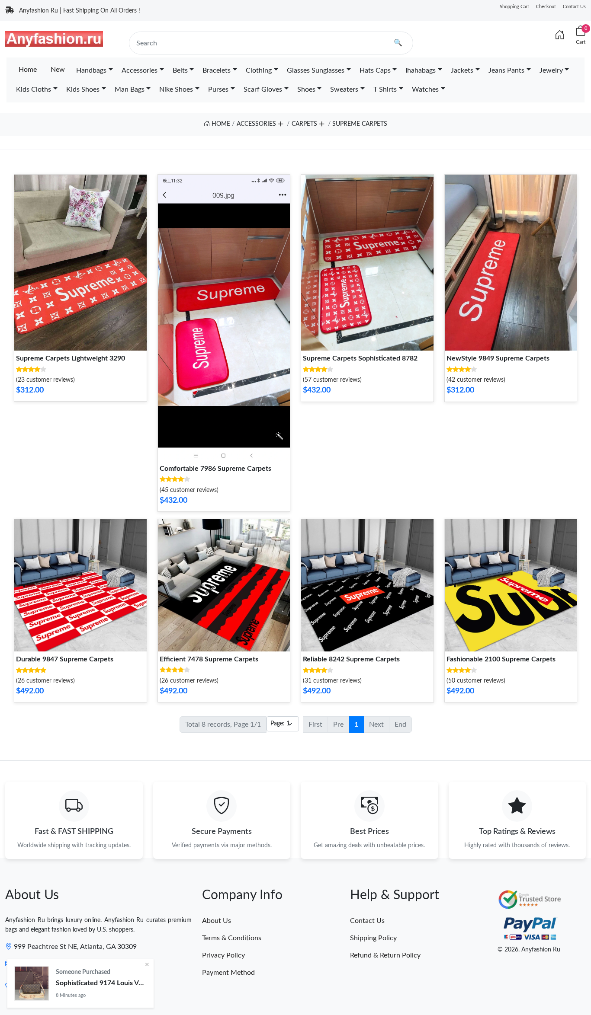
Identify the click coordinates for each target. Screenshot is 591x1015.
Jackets (462, 70)
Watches (425, 89)
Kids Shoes (83, 89)
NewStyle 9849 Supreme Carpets (497, 358)
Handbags (91, 70)
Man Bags (130, 89)
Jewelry (551, 70)
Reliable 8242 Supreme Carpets (351, 659)
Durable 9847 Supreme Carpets (64, 659)
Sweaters (344, 89)
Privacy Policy (223, 955)
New (58, 69)
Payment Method (228, 972)
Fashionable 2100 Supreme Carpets (501, 659)
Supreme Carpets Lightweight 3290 (70, 358)
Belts (180, 70)
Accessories (139, 70)
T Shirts (385, 89)
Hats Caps (375, 70)
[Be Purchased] (31, 983)
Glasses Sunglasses (315, 70)
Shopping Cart (514, 6)
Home (28, 69)
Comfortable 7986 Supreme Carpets (215, 468)
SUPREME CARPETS (359, 124)
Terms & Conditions (231, 938)
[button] (280, 122)
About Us (216, 920)
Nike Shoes (176, 89)
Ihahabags (420, 70)
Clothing (259, 70)
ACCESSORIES (256, 124)
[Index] (560, 35)
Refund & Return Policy (385, 955)
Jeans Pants (506, 70)
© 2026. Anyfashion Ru (529, 950)
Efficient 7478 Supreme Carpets (209, 659)
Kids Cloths (33, 89)
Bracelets (216, 70)
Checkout (546, 6)
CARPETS (304, 124)
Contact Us (574, 6)
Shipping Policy (373, 938)
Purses (218, 89)
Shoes (306, 89)
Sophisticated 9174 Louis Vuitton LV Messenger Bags (101, 983)
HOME (220, 124)
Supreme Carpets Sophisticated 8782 (360, 358)
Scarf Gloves (263, 89)
